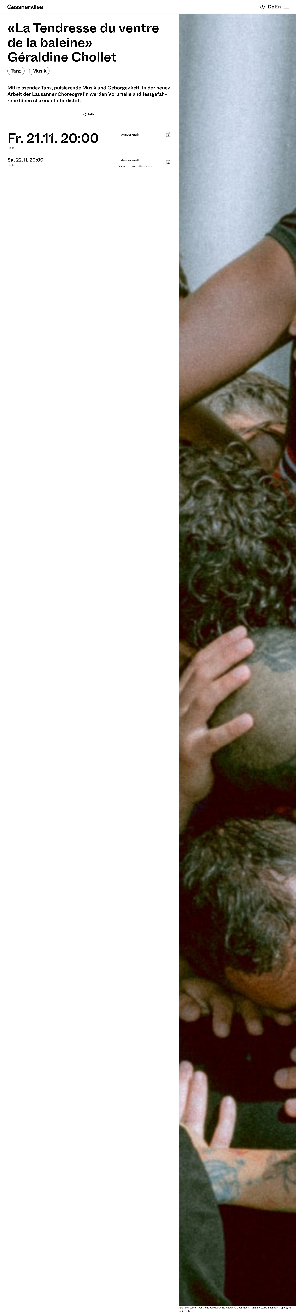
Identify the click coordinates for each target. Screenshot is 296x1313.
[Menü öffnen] (286, 6)
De (271, 7)
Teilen (92, 114)
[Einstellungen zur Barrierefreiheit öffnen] (262, 6)
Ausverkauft (130, 134)
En (278, 7)
